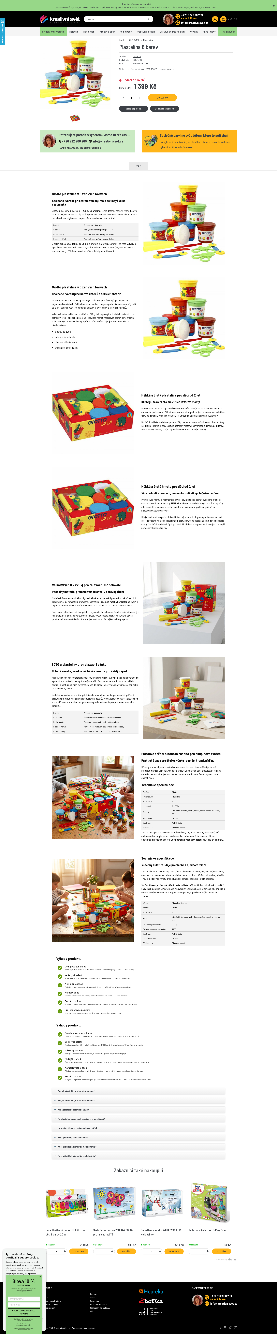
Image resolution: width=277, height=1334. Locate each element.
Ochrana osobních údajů (50, 1300)
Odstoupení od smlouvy (100, 1307)
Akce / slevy (209, 31)
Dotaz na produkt (134, 108)
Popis (138, 166)
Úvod (121, 40)
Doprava (93, 1293)
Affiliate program (47, 1307)
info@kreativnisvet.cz (194, 22)
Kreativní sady (107, 31)
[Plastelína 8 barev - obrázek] (75, 118)
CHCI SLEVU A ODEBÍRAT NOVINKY (24, 1312)
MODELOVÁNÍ (133, 40)
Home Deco (126, 31)
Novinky (194, 31)
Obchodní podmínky (98, 1304)
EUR (235, 19)
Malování (73, 31)
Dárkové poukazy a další (172, 31)
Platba (92, 1297)
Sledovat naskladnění (164, 108)
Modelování (89, 31)
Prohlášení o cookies (49, 1304)
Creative (137, 56)
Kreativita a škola (146, 31)
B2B (91, 1311)
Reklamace (94, 1300)
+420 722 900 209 (192, 15)
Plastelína (148, 40)
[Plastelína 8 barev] (75, 73)
